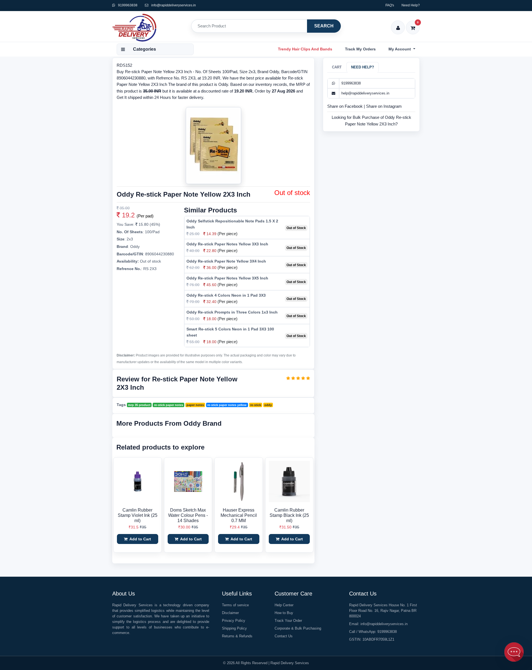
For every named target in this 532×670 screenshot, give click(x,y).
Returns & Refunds (237, 636)
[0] (413, 24)
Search (324, 26)
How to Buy (284, 613)
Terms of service (235, 605)
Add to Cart (140, 539)
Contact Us (284, 636)
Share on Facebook (345, 106)
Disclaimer (230, 613)
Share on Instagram (384, 106)
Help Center (284, 605)
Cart (337, 67)
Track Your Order (288, 620)
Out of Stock (296, 228)
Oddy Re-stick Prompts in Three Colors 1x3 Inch (232, 312)
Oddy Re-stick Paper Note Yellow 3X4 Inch (226, 261)
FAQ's (389, 5)
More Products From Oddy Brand (169, 423)
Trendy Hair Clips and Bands (305, 49)
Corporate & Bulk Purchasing (298, 628)
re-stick (255, 405)
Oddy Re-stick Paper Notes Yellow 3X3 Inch (227, 244)
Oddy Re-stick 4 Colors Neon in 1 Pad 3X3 (226, 295)
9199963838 (127, 5)
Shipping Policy (234, 628)
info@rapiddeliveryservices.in (173, 5)
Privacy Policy (233, 620)
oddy (268, 405)
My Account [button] (400, 49)
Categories (144, 49)
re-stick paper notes (168, 405)
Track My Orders (360, 49)
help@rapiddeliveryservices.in (365, 93)
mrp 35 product (139, 405)
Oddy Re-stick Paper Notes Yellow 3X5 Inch (227, 278)
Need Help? (410, 5)
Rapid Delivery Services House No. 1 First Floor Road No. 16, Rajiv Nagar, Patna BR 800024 (383, 610)
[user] (398, 24)
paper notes (195, 405)
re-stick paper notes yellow (227, 405)
